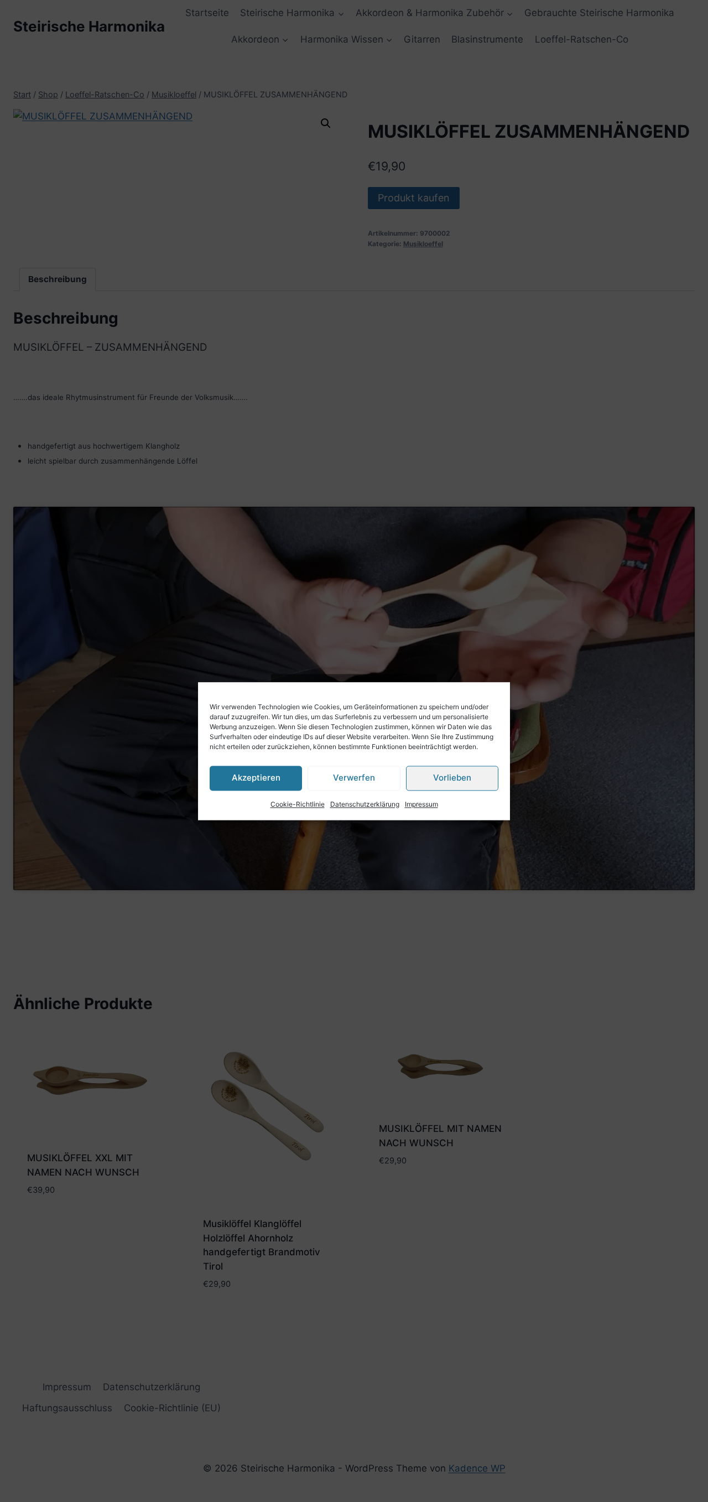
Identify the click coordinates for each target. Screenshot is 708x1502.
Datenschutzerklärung (364, 804)
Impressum (421, 804)
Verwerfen (354, 777)
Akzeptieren (256, 777)
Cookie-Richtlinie (297, 804)
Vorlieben (452, 777)
